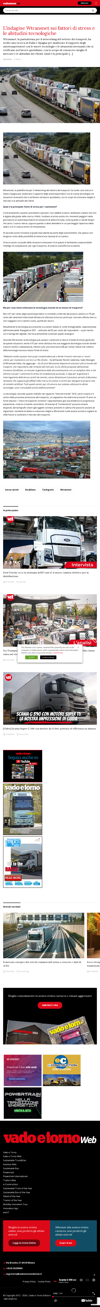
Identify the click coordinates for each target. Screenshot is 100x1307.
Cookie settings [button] (48, 657)
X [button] (78, 647)
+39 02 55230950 (13, 1268)
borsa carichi (12, 489)
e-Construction (10, 1184)
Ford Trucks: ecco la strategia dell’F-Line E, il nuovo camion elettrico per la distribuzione (46, 574)
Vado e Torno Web (12, 1156)
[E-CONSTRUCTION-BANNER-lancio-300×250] (62, 1070)
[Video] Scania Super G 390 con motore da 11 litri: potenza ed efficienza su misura (49, 728)
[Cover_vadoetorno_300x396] (50, 809)
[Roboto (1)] (50, 766)
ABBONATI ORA (50, 1005)
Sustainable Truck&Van (14, 1160)
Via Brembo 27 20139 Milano (20, 1262)
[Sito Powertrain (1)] (23, 1103)
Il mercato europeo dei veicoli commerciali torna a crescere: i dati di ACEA (42, 964)
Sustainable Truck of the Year (17, 1188)
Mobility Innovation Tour (15, 1204)
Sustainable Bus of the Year (16, 1192)
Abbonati (84, 3)
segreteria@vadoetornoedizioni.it (23, 1273)
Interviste (22, 582)
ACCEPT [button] (32, 657)
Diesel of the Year (11, 1196)
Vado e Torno (10, 1152)
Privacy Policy (29, 1281)
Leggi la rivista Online (24, 1242)
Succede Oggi (24, 971)
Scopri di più (66, 1242)
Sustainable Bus (11, 1168)
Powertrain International (15, 1176)
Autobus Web (9, 1164)
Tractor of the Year (12, 1200)
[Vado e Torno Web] (11, 3)
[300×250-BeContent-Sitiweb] (23, 1070)
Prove (21, 734)
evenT (6, 1212)
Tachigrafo (48, 489)
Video (26, 734)
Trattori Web (9, 1180)
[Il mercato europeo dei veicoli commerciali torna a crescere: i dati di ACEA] (43, 935)
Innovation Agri (10, 1208)
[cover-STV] (50, 862)
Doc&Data (30, 489)
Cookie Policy (44, 1281)
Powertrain (8, 1172)
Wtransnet (65, 489)
